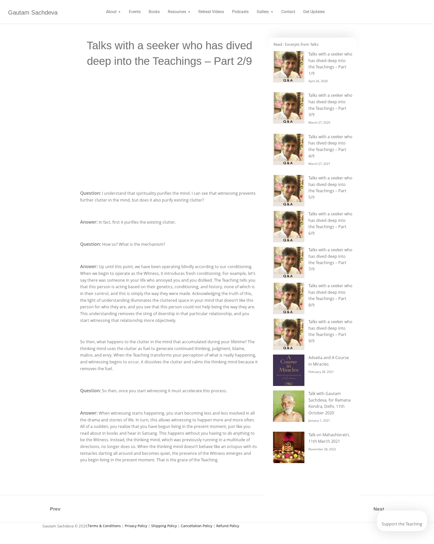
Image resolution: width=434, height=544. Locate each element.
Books (154, 11)
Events (135, 11)
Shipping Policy (164, 525)
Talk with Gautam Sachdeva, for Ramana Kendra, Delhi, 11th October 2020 (329, 403)
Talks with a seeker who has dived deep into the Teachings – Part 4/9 (330, 146)
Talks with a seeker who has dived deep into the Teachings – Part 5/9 (330, 187)
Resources (177, 11)
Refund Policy (227, 525)
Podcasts (240, 11)
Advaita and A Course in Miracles (328, 361)
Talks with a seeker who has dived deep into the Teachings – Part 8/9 (330, 295)
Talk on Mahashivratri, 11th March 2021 (329, 438)
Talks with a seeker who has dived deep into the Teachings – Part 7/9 (330, 259)
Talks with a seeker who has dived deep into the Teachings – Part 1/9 (330, 63)
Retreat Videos (211, 11)
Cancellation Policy (196, 525)
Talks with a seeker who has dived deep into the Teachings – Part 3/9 (330, 104)
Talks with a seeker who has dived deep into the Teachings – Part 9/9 (330, 331)
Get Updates (314, 11)
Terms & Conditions (104, 525)
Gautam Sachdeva (33, 13)
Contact (288, 11)
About (111, 11)
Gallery (263, 11)
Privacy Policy (136, 525)
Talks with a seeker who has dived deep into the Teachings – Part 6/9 (330, 223)
